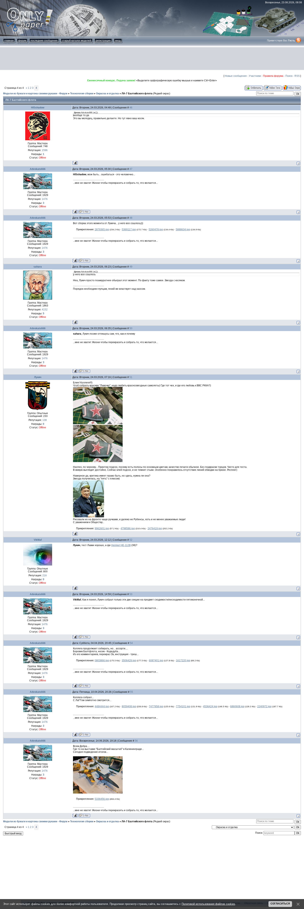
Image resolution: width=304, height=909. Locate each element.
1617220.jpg (183, 660)
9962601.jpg (102, 528)
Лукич (37, 377)
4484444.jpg (102, 706)
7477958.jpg (156, 706)
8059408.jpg (129, 706)
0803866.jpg (102, 660)
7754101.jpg (183, 706)
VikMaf (38, 539)
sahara (38, 266)
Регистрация (103, 40)
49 (130, 266)
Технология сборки (81, 93)
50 (130, 328)
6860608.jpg (237, 706)
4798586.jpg (128, 528)
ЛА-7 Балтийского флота (137, 93)
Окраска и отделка (107, 93)
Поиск (288, 75)
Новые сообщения (236, 75)
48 (130, 217)
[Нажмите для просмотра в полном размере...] (98, 423)
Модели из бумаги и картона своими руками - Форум (35, 93)
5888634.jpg (183, 229)
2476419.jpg (155, 528)
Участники (255, 75)
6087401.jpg (156, 660)
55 (131, 691)
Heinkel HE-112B (121, 545)
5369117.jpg (129, 229)
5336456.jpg (102, 798)
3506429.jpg (129, 660)
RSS (297, 75)
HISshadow (37, 107)
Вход (118, 40)
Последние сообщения (44, 40)
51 (130, 377)
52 (130, 539)
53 (130, 594)
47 (130, 169)
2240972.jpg (264, 706)
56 (136, 740)
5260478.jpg (156, 229)
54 (131, 643)
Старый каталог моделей (76, 40)
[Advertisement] (152, 58)
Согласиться (280, 903)
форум (22, 40)
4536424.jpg (210, 706)
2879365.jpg (102, 229)
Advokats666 (37, 169)
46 (130, 107)
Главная (9, 40)
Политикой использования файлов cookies (208, 903)
